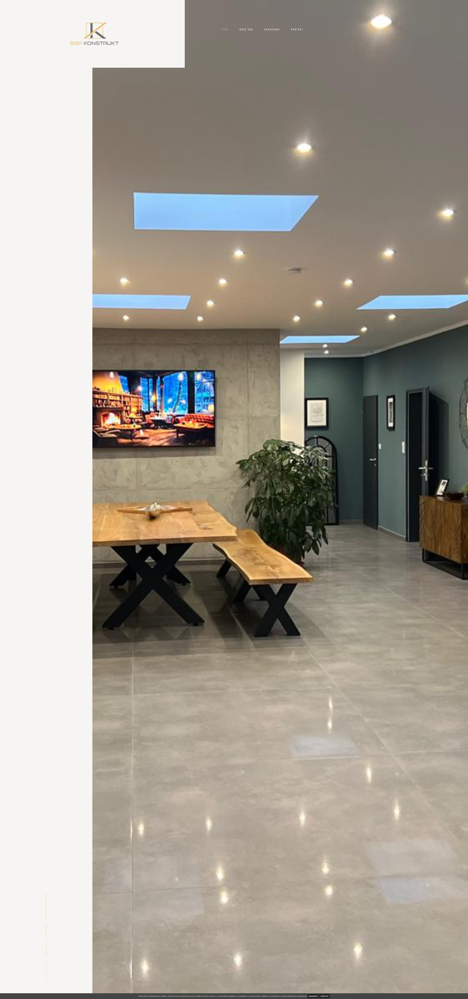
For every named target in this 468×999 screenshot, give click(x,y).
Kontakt (297, 29)
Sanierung (272, 29)
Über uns (246, 29)
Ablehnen (325, 996)
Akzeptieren (313, 996)
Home (225, 29)
